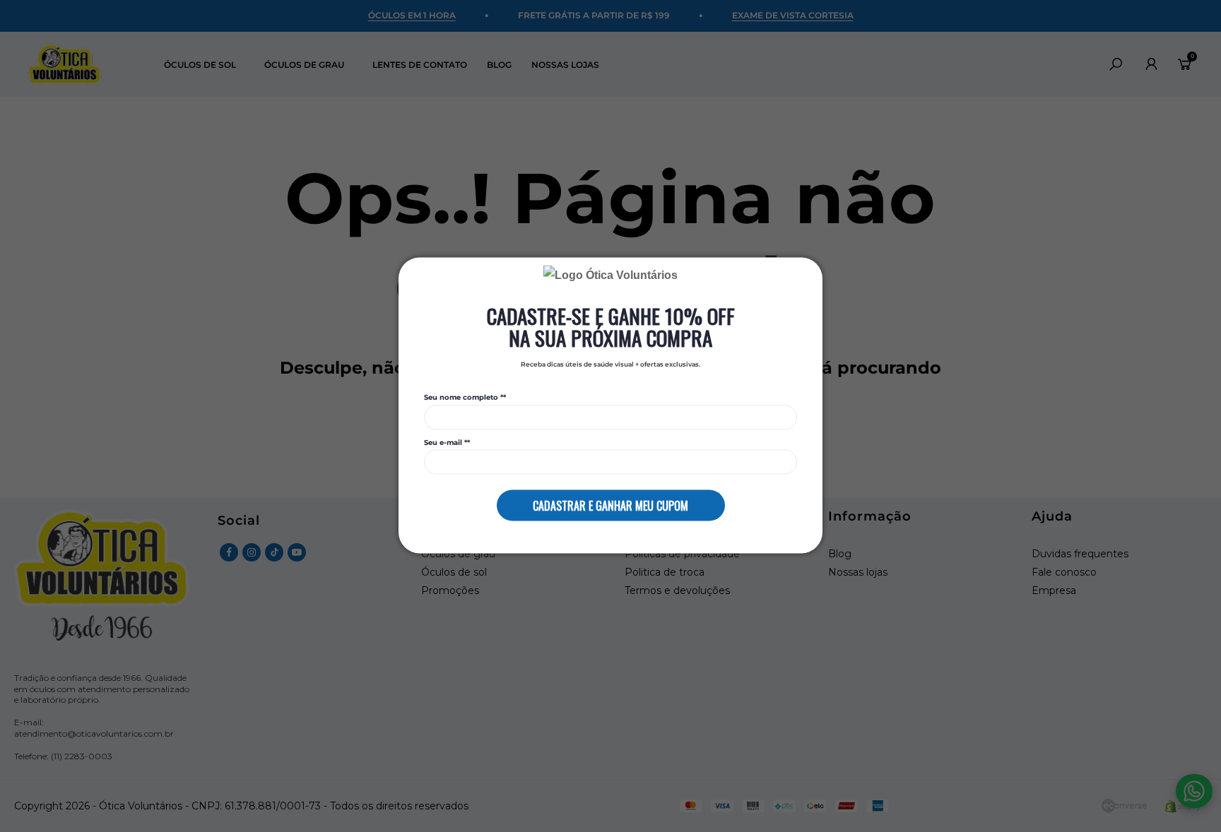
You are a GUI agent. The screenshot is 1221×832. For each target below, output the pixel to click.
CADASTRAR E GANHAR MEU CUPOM (610, 505)
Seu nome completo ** (465, 397)
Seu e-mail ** (447, 442)
